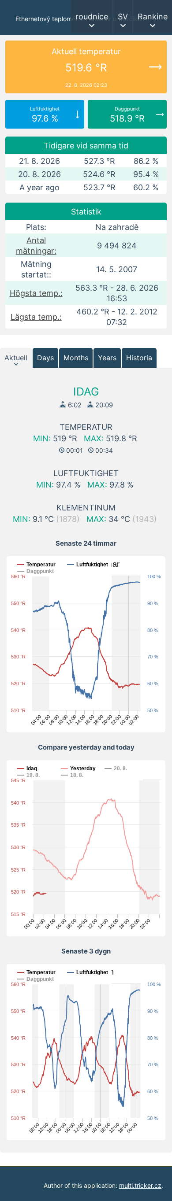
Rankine (153, 16)
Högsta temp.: (36, 293)
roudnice (91, 16)
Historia (139, 357)
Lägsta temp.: (36, 316)
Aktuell (15, 357)
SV (123, 16)
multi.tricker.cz (140, 1185)
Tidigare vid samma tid (86, 145)
